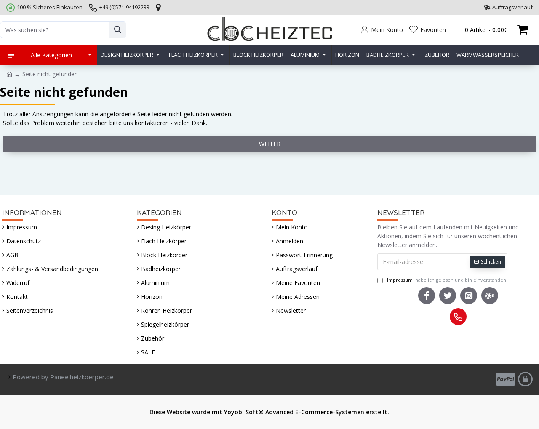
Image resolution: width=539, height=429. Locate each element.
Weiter (269, 144)
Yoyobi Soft (241, 412)
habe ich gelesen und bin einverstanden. (447, 280)
